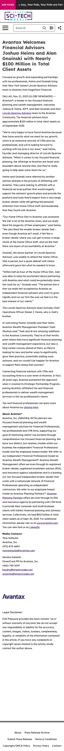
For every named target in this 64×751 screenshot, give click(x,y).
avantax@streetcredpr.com (18, 573)
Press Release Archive (37, 732)
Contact (56, 745)
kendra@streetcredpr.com (17, 569)
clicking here (31, 407)
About (17, 732)
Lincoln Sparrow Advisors (16, 113)
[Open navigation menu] (5, 28)
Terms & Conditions (46, 739)
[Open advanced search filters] (51, 27)
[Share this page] (59, 28)
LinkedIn (34, 527)
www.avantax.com (47, 522)
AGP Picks (8, 4)
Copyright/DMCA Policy (16, 745)
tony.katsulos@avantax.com (18, 550)
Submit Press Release (19, 739)
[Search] (44, 27)
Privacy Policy (41, 745)
